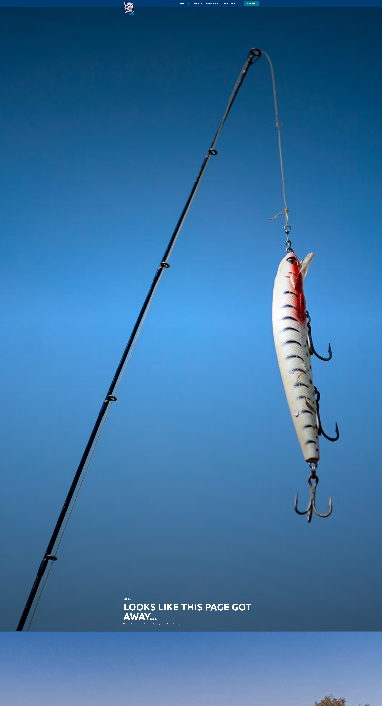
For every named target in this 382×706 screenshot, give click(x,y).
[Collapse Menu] (201, 3)
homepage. (177, 624)
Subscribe (251, 3)
